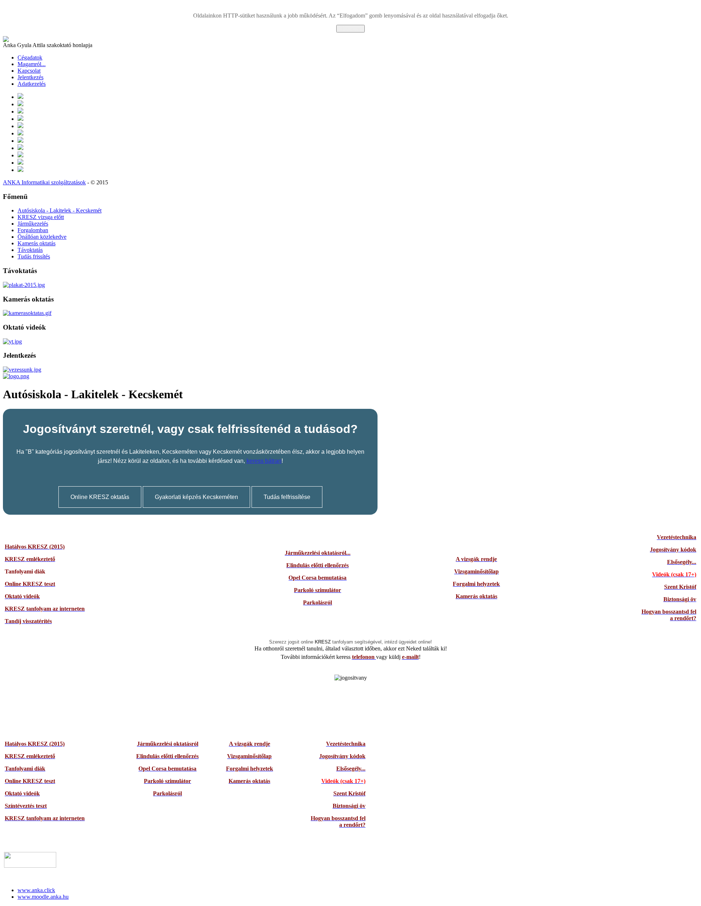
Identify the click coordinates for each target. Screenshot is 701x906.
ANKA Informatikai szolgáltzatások (44, 182)
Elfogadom (350, 28)
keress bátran (263, 461)
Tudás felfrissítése (287, 497)
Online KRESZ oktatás (99, 497)
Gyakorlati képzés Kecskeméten (196, 497)
